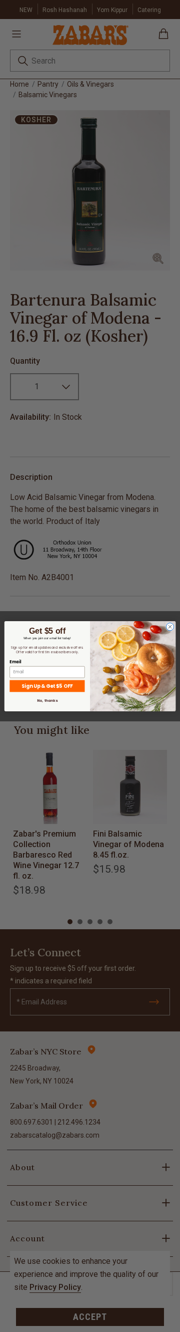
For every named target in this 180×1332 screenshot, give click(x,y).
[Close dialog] (170, 626)
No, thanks (47, 700)
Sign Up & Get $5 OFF (47, 685)
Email (15, 661)
